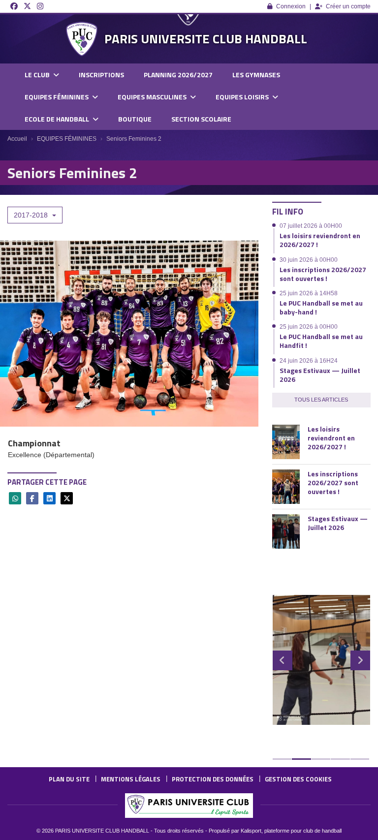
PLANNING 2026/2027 (178, 74)
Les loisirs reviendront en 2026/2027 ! (320, 239)
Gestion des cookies (298, 779)
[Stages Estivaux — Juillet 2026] (286, 531)
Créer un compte (348, 6)
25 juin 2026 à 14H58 (309, 293)
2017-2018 (32, 215)
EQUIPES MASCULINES (153, 97)
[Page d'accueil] (81, 39)
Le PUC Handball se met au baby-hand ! (321, 307)
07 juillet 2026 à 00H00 (311, 225)
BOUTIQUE (135, 119)
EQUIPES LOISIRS (243, 97)
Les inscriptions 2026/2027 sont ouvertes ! (323, 273)
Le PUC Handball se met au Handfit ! (321, 340)
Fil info (287, 211)
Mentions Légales (130, 779)
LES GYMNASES (256, 74)
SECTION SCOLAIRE (201, 119)
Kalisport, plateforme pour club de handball (291, 831)
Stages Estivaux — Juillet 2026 (320, 374)
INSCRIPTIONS (101, 74)
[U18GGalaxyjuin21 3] (321, 659)
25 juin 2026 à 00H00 (309, 326)
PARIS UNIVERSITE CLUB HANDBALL (205, 38)
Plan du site (69, 779)
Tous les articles (321, 400)
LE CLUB (38, 74)
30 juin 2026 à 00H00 (309, 259)
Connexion (291, 6)
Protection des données (212, 779)
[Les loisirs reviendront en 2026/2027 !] (286, 442)
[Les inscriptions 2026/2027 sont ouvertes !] (286, 486)
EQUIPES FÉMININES (57, 97)
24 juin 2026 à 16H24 (309, 360)
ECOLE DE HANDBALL (58, 119)
